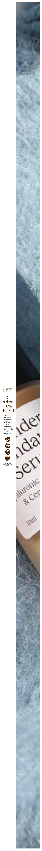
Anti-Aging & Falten (8, 445)
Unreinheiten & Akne (8, 439)
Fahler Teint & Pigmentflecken (8, 458)
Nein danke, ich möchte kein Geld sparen (7, 463)
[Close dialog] (38, 3)
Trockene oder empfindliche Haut (7, 452)
